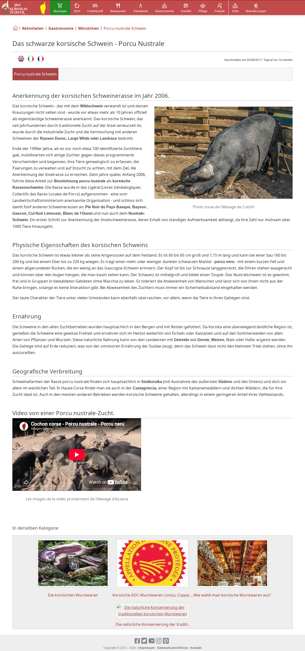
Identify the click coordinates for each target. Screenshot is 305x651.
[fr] (41, 59)
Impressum (146, 648)
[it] (31, 59)
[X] (144, 641)
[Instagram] (159, 641)
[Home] (15, 28)
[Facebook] (137, 641)
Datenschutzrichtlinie (172, 648)
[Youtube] (151, 641)
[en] (21, 59)
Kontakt (196, 648)
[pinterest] (166, 641)
